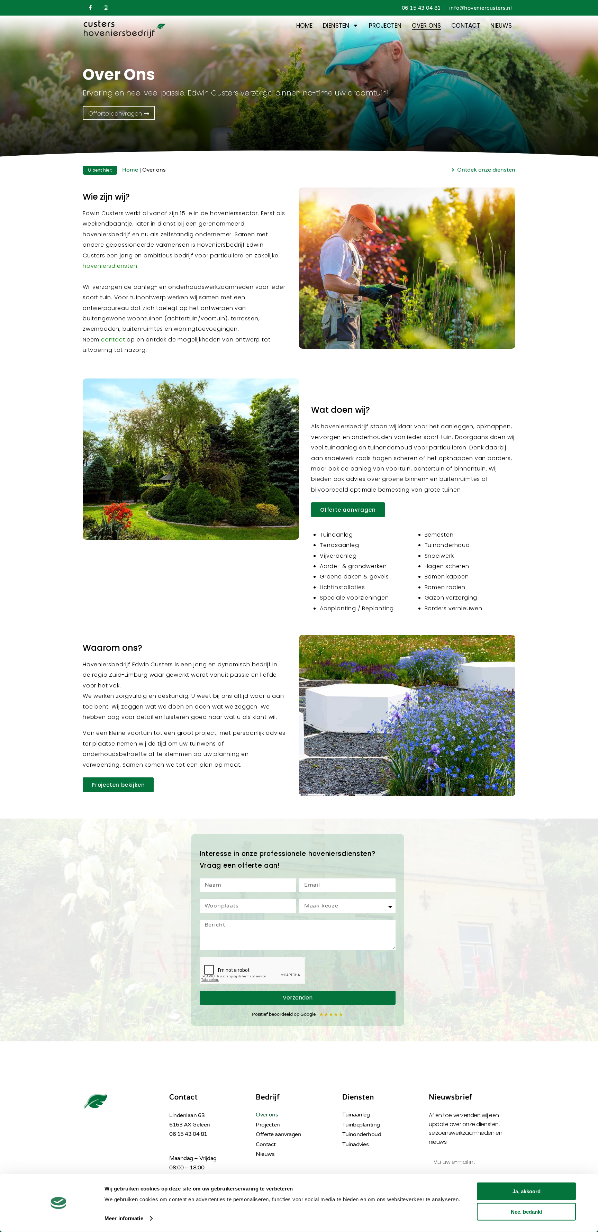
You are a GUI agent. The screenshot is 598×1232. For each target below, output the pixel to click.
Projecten (385, 25)
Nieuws (501, 25)
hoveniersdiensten (110, 266)
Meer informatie (124, 1218)
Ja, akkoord (527, 1191)
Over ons (426, 25)
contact (113, 340)
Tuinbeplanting (361, 1124)
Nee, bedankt (526, 1211)
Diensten (336, 25)
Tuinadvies (355, 1144)
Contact (465, 25)
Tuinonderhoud (361, 1134)
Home (304, 25)
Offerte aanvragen (278, 1134)
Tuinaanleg (356, 1114)
